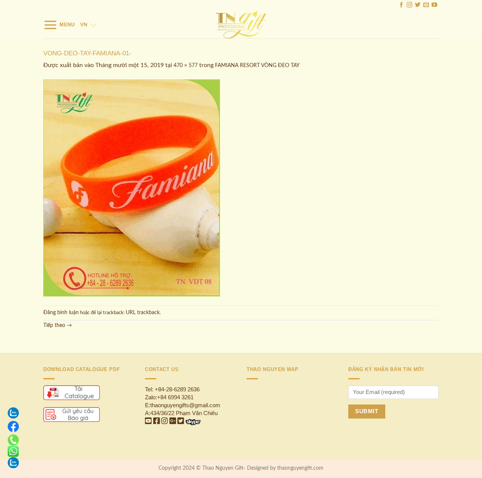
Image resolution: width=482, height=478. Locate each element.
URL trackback (143, 312)
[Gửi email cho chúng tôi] (426, 5)
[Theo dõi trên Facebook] (401, 5)
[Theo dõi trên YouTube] (434, 5)
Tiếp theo (57, 325)
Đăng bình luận (61, 312)
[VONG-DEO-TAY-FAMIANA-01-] (131, 188)
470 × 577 (186, 65)
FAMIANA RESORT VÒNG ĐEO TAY (257, 65)
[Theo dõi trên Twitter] (418, 5)
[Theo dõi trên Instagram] (409, 5)
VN (83, 25)
